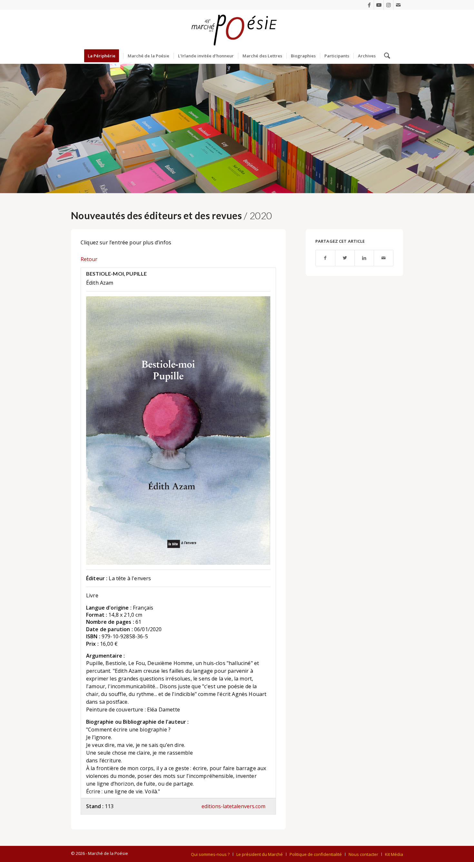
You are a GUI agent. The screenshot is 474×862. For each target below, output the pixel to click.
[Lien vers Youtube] (378, 5)
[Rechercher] (385, 56)
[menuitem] (103, 56)
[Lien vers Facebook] (369, 5)
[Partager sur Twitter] (344, 258)
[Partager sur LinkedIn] (364, 258)
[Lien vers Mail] (398, 5)
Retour (89, 259)
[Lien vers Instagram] (388, 5)
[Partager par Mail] (383, 258)
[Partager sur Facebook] (325, 258)
